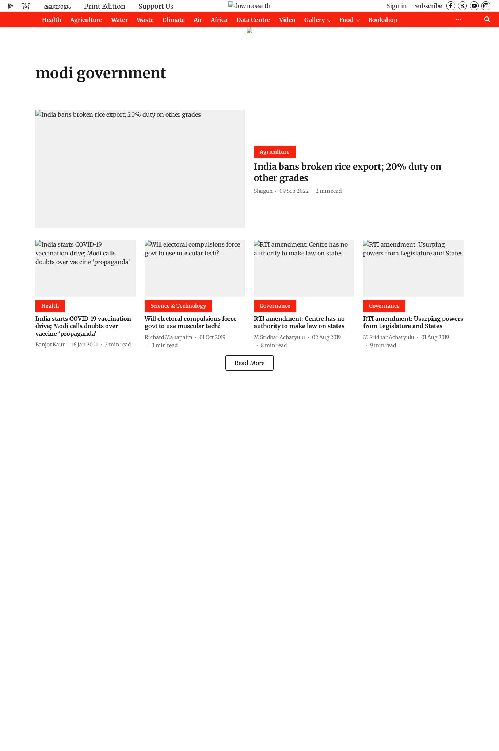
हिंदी (26, 6)
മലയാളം (57, 6)
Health (51, 19)
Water (119, 19)
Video (287, 19)
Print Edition (104, 6)
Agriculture (86, 19)
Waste (145, 19)
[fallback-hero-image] (140, 169)
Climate (174, 19)
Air (198, 19)
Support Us (156, 6)
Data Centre (253, 19)
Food (346, 19)
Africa (219, 19)
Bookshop (382, 19)
